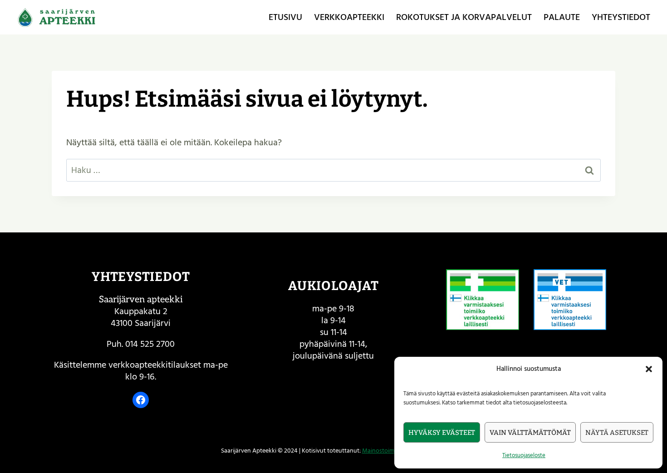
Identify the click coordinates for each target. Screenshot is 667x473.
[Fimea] (482, 299)
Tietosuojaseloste (523, 455)
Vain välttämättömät (530, 433)
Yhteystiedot (621, 17)
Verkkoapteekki (349, 17)
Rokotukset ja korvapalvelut (464, 17)
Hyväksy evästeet (441, 433)
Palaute (562, 17)
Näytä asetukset (616, 433)
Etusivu (285, 17)
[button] (648, 369)
